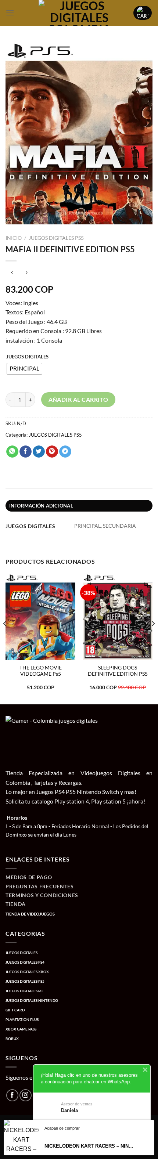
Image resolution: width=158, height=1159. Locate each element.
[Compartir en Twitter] (39, 451)
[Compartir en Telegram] (65, 451)
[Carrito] (142, 13)
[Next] (153, 638)
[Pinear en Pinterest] (52, 451)
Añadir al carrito (78, 399)
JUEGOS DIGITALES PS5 (56, 238)
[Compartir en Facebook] (25, 451)
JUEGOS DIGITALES (27, 357)
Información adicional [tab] (41, 506)
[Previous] (5, 638)
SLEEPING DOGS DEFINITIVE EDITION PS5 (118, 671)
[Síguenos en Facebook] (12, 1095)
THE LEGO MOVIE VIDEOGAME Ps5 (40, 671)
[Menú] (10, 13)
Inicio (14, 238)
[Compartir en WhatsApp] (12, 451)
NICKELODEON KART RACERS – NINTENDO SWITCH (90, 1146)
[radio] (24, 368)
